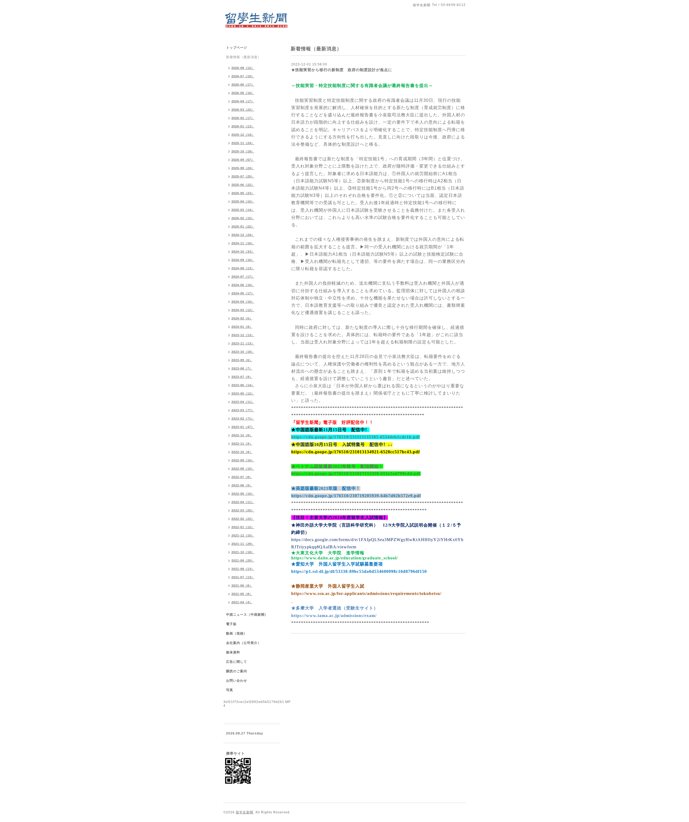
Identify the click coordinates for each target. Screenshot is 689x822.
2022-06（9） (241, 485)
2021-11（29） (242, 543)
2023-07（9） (241, 376)
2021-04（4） (241, 602)
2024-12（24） (242, 234)
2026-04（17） (242, 101)
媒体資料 (233, 652)
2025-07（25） (242, 176)
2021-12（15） (242, 535)
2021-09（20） (242, 560)
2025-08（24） (242, 168)
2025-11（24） (242, 143)
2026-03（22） (242, 109)
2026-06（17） (242, 84)
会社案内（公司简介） (243, 643)
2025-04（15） (242, 201)
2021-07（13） (242, 577)
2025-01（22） (242, 226)
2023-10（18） (242, 351)
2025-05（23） (242, 193)
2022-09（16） (242, 460)
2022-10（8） (241, 452)
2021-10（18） (242, 552)
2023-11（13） (242, 343)
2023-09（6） (241, 360)
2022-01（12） (242, 527)
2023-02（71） (242, 418)
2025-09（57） (242, 159)
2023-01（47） (242, 427)
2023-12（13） (242, 335)
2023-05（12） (242, 393)
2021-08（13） (242, 568)
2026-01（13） (242, 126)
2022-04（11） (242, 502)
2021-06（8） (241, 585)
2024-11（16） (242, 243)
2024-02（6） (241, 318)
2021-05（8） (241, 593)
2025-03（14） (242, 209)
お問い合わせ (236, 680)
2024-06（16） (242, 285)
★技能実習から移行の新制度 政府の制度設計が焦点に (341, 70)
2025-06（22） (242, 184)
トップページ (236, 48)
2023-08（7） (241, 368)
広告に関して (236, 662)
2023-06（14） (242, 385)
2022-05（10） (242, 493)
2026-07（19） (242, 76)
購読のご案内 (236, 671)
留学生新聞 (244, 812)
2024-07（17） (242, 276)
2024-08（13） (242, 268)
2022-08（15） (242, 468)
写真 (229, 690)
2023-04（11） (242, 401)
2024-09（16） (242, 260)
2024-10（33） (242, 251)
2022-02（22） (242, 518)
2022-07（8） (241, 477)
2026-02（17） (242, 118)
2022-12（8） (241, 435)
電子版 (231, 624)
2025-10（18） (242, 151)
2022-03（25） (242, 510)
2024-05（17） (242, 293)
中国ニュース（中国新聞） (247, 614)
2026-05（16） (242, 93)
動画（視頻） (236, 633)
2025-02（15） (242, 218)
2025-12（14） (242, 134)
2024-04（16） (242, 301)
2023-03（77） (242, 410)
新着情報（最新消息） (243, 57)
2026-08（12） (242, 67)
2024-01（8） (241, 326)
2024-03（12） (242, 310)
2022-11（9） (241, 443)
